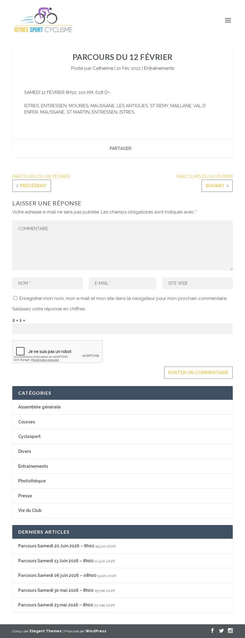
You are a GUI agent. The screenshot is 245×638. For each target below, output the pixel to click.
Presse (25, 495)
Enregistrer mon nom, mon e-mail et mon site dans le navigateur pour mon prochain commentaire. (123, 298)
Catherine (103, 68)
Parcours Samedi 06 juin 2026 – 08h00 (57, 575)
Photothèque (32, 481)
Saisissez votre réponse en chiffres (48, 309)
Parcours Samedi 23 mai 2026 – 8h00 (55, 605)
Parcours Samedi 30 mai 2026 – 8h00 (56, 590)
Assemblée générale (39, 407)
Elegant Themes (46, 631)
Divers (24, 451)
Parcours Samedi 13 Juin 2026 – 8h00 (56, 560)
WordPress (95, 631)
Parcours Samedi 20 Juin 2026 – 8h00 (56, 545)
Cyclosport (29, 436)
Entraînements (159, 68)
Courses (26, 421)
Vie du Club (30, 510)
